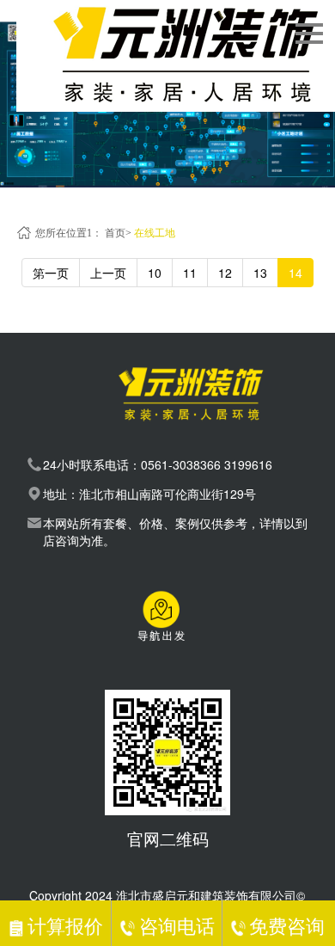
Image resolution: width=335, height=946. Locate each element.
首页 (115, 233)
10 (154, 272)
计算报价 (65, 925)
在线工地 (154, 233)
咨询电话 (177, 925)
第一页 (51, 272)
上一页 (108, 272)
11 (190, 272)
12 (225, 272)
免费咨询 (287, 925)
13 (260, 272)
